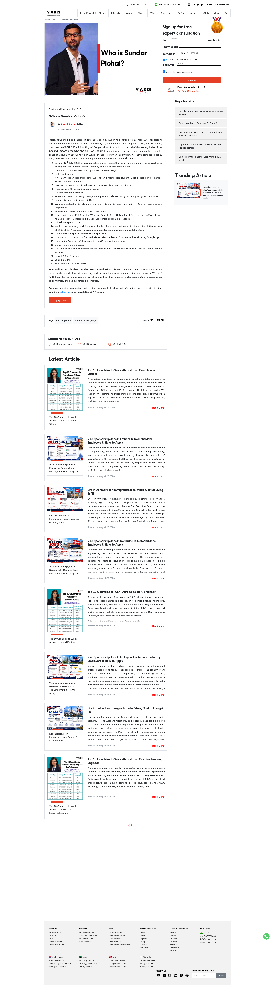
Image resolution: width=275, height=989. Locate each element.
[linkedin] (162, 320)
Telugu (143, 976)
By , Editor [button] (70, 124)
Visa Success (85, 976)
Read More (158, 407)
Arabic (173, 967)
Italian (173, 985)
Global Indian (211, 13)
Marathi (143, 979)
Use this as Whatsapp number (182, 59)
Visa (153, 13)
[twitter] (151, 320)
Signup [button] (198, 4)
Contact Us (222, 4)
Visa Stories (115, 976)
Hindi (142, 967)
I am (165, 40)
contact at (169, 54)
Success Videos (86, 967)
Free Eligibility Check (93, 13)
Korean (173, 979)
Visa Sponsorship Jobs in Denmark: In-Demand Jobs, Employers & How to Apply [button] (122, 543)
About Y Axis (55, 967)
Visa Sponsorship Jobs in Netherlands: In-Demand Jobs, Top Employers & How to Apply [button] (124, 830)
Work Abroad (115, 967)
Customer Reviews (88, 970)
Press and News (56, 979)
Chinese (173, 973)
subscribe (65, 291)
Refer (181, 13)
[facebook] (155, 320)
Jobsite (193, 13)
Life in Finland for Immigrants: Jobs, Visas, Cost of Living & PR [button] (125, 893)
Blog (55, 19)
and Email (169, 64)
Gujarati (143, 973)
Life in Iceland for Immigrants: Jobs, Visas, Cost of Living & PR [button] (126, 710)
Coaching (166, 13)
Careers (52, 970)
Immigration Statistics (119, 979)
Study (141, 13)
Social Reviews (86, 973)
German (173, 976)
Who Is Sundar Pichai (68, 19)
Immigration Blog (117, 970)
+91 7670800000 (208, 970)
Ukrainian (174, 982)
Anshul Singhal (68, 124)
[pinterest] (158, 320)
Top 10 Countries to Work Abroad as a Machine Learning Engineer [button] (125, 761)
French (173, 970)
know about (170, 47)
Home (47, 19)
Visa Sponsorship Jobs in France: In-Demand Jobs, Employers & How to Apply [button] (120, 441)
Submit (192, 79)
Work (129, 13)
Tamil (142, 970)
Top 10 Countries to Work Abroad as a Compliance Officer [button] (121, 372)
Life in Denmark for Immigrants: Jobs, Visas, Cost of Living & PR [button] (125, 492)
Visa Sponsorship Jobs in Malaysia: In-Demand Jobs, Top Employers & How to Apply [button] (124, 659)
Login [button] (209, 4)
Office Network (56, 976)
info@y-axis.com (208, 973)
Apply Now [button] (60, 300)
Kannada (144, 982)
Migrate (116, 13)
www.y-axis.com (208, 976)
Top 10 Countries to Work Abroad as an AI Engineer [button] (122, 592)
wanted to (214, 40)
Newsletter (114, 973)
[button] (61, 344)
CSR (51, 973)
